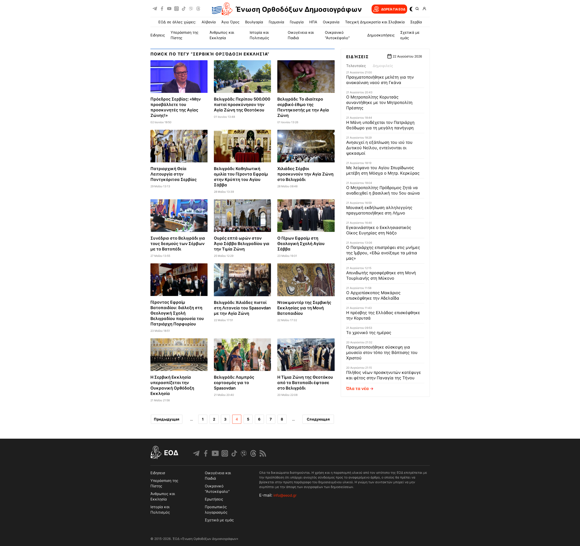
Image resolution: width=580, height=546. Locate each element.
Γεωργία (297, 22)
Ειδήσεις (357, 56)
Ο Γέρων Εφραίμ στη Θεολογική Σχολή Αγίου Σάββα (301, 243)
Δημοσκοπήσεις (381, 35)
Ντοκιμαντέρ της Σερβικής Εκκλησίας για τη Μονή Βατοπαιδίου (304, 308)
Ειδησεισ (157, 473)
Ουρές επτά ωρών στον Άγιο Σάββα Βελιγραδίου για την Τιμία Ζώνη (241, 243)
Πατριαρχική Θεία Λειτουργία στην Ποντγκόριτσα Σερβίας (173, 174)
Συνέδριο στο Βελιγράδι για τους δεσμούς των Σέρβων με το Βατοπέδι (177, 243)
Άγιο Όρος (230, 22)
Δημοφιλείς (383, 65)
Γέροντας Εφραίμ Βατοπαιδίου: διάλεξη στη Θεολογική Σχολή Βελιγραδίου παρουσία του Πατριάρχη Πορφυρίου (177, 313)
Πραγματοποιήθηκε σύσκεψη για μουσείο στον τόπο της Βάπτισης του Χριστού (382, 352)
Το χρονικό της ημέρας (368, 332)
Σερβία (416, 22)
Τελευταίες (356, 65)
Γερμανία (276, 22)
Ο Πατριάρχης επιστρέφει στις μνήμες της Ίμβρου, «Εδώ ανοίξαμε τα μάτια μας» (383, 253)
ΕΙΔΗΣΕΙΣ (157, 35)
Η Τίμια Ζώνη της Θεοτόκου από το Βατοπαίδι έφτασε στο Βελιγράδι (305, 382)
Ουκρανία (331, 22)
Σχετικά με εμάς (219, 520)
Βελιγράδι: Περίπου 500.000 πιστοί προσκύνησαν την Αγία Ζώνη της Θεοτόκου (242, 104)
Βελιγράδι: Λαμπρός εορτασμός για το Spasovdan (234, 382)
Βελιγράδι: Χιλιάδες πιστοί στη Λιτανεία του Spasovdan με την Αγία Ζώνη (242, 308)
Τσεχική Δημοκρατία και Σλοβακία (375, 22)
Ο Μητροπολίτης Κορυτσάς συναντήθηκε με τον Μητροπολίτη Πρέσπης (379, 102)
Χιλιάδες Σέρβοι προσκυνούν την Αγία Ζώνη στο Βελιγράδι (305, 174)
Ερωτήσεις (214, 499)
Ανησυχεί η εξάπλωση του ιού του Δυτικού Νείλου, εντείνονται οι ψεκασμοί (379, 148)
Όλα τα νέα (357, 388)
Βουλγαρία (254, 22)
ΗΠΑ (313, 22)
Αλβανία (209, 22)
